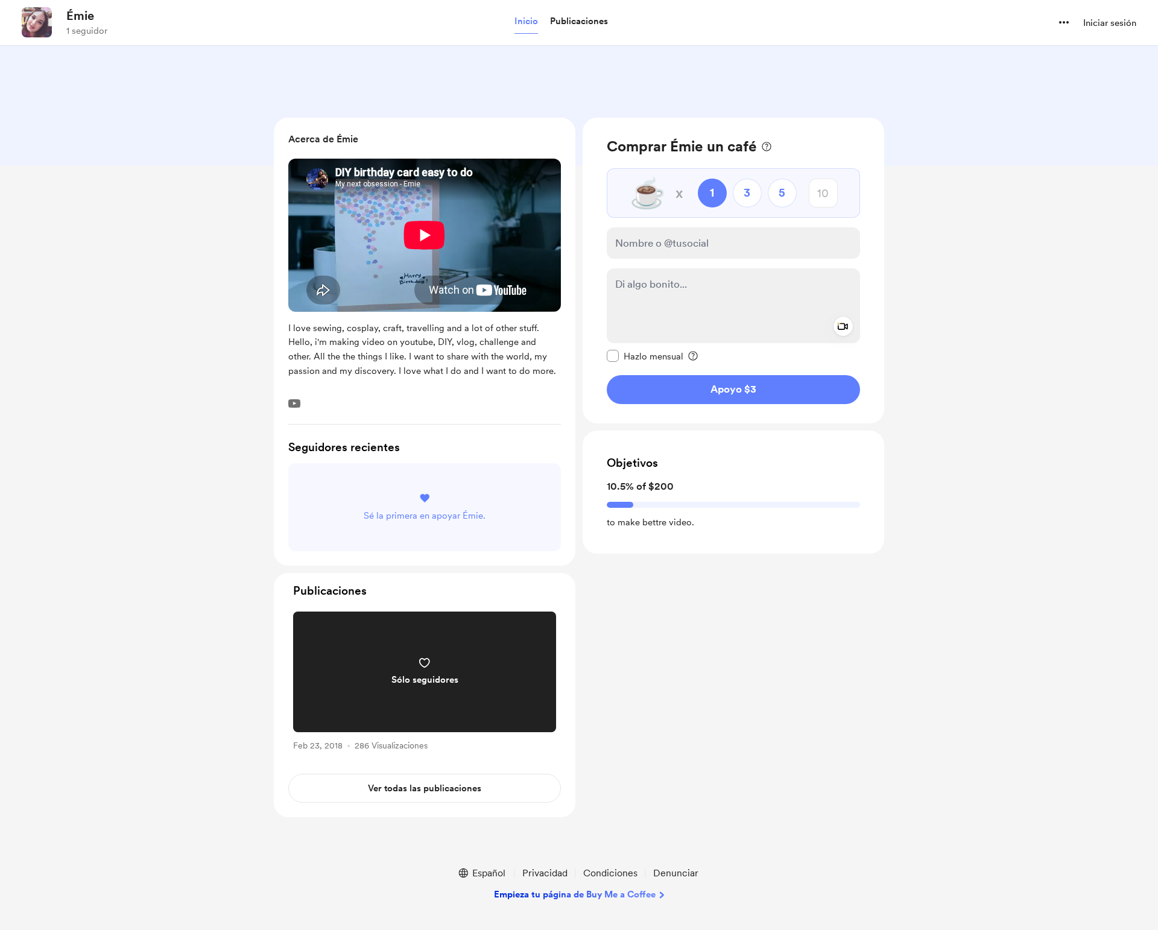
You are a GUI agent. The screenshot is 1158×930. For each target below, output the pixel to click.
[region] (733, 270)
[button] (526, 21)
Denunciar (675, 873)
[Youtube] (294, 403)
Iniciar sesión (1109, 22)
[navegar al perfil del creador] (37, 22)
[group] (424, 683)
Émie (80, 15)
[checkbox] (645, 356)
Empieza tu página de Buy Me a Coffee (575, 894)
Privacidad (545, 873)
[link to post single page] (424, 683)
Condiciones (610, 873)
